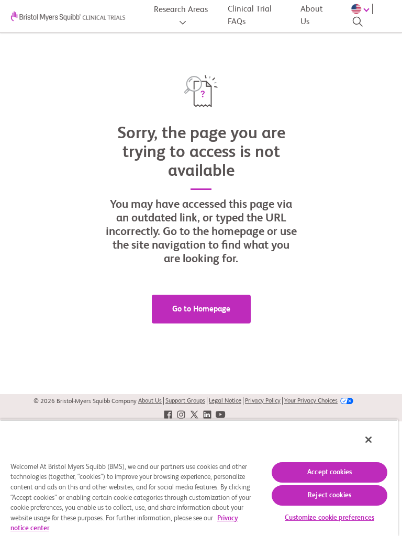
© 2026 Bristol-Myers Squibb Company (85, 401)
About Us (311, 15)
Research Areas (181, 10)
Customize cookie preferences (329, 518)
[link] (168, 414)
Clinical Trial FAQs (250, 15)
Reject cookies (329, 495)
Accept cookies (329, 472)
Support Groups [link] (185, 401)
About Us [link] (150, 401)
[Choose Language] (362, 9)
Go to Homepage (201, 309)
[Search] (357, 21)
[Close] (368, 439)
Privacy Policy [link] (263, 401)
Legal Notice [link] (225, 401)
